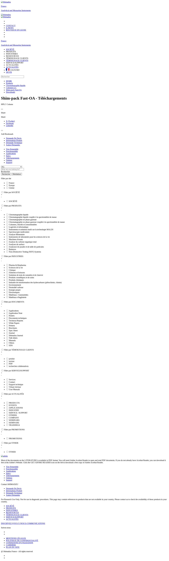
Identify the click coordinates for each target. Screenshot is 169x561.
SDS (11, 345)
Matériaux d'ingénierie (17, 297)
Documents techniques (18, 318)
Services (12, 379)
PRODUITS (11, 508)
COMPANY (14, 418)
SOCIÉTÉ (13, 201)
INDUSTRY (14, 410)
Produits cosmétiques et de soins (21, 277)
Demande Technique (14, 493)
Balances (12, 249)
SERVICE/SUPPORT (15, 517)
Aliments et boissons (17, 273)
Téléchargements (12, 158)
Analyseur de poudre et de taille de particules (26, 247)
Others (11, 343)
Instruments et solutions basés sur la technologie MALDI (31, 229)
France (3, 6)
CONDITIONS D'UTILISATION (19, 543)
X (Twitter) (10, 121)
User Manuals (14, 389)
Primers (12, 326)
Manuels (12, 340)
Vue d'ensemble (12, 149)
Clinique (12, 270)
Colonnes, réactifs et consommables (23, 224)
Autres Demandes (13, 495)
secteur (11, 361)
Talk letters (13, 338)
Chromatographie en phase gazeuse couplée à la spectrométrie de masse (37, 222)
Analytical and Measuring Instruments (16, 10)
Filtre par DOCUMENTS (14, 302)
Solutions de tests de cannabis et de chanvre (26, 275)
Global (11, 188)
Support (9, 162)
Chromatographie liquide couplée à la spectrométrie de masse (33, 217)
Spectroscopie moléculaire (19, 232)
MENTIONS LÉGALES (16, 538)
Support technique (16, 384)
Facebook (10, 123)
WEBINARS (14, 420)
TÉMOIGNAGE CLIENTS (17, 60)
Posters (11, 316)
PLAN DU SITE (12, 547)
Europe (12, 185)
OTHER (12, 452)
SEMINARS (14, 423)
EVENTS (13, 405)
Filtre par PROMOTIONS (14, 430)
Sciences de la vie (16, 268)
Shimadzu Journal (16, 335)
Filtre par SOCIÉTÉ (12, 192)
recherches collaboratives (18, 366)
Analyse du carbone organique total (22, 242)
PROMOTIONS (15, 438)
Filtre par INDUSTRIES (13, 256)
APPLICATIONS (16, 408)
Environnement (15, 285)
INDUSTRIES (12, 510)
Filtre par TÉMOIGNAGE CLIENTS (19, 350)
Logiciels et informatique (18, 227)
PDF (11, 364)
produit (11, 359)
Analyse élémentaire (17, 234)
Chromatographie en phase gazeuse (22, 220)
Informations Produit (14, 491)
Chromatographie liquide (18, 215)
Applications (11, 154)
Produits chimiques (16, 280)
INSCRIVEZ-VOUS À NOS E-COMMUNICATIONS (23, 523)
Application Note (15, 313)
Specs (8, 156)
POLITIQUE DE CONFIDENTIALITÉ (22, 540)
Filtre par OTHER (11, 443)
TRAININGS (14, 425)
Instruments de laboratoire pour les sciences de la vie (29, 237)
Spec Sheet (13, 330)
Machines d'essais (16, 239)
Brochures (13, 328)
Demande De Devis (13, 488)
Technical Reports (16, 321)
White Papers (14, 323)
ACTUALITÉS (12, 67)
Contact (12, 382)
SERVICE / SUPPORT (18, 413)
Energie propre (15, 290)
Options (9, 160)
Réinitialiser (17, 174)
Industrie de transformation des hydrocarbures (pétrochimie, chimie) (35, 282)
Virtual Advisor (15, 387)
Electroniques (14, 292)
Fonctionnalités (12, 151)
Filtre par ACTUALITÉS (14, 394)
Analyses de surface (16, 244)
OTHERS (13, 415)
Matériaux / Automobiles (18, 295)
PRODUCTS (14, 403)
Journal (12, 333)
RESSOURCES (12, 512)
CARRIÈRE (11, 545)
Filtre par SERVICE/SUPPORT (16, 371)
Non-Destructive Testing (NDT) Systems (25, 252)
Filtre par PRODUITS (12, 206)
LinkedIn (9, 126)
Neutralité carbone (16, 287)
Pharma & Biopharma (17, 265)
